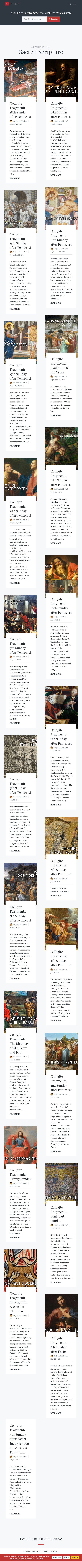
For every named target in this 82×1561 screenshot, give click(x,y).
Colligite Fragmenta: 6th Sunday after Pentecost (61, 867)
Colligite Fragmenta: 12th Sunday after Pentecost (61, 478)
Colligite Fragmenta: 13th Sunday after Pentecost (20, 371)
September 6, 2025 (16, 386)
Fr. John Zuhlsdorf (20, 121)
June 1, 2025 (14, 1319)
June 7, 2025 (55, 1228)
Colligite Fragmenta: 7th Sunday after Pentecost (20, 786)
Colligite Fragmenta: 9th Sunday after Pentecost (20, 645)
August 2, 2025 (56, 751)
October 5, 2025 (56, 124)
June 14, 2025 (15, 1186)
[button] (69, 3)
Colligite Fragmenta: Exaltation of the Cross (60, 365)
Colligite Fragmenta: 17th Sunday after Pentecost (61, 110)
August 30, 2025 (56, 492)
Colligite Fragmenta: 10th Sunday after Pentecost (61, 606)
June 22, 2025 (55, 1097)
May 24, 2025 (55, 1359)
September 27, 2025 (58, 252)
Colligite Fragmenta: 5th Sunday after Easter (59, 1345)
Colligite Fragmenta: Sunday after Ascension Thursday (19, 1302)
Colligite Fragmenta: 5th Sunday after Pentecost (20, 913)
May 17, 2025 (14, 1460)
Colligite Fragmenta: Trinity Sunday (20, 1174)
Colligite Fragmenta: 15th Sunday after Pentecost (20, 241)
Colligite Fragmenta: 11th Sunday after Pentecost (20, 508)
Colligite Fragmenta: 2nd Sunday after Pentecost (61, 1083)
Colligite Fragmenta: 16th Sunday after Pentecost (61, 237)
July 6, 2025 (55, 973)
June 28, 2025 (15, 1060)
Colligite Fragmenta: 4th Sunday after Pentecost (61, 958)
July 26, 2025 (14, 800)
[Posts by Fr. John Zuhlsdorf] (11, 121)
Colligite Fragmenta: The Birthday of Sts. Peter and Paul (19, 1043)
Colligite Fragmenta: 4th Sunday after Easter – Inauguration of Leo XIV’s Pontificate (19, 1438)
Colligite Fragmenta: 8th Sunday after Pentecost (61, 736)
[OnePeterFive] (12, 4)
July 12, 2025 (14, 928)
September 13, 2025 (58, 380)
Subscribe (53, 19)
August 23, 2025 (16, 523)
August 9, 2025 (15, 660)
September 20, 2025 (17, 255)
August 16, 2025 (56, 620)
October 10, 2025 (16, 124)
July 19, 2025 (55, 882)
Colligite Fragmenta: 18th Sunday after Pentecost (20, 110)
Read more (16, 178)
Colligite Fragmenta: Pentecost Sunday (59, 1214)
